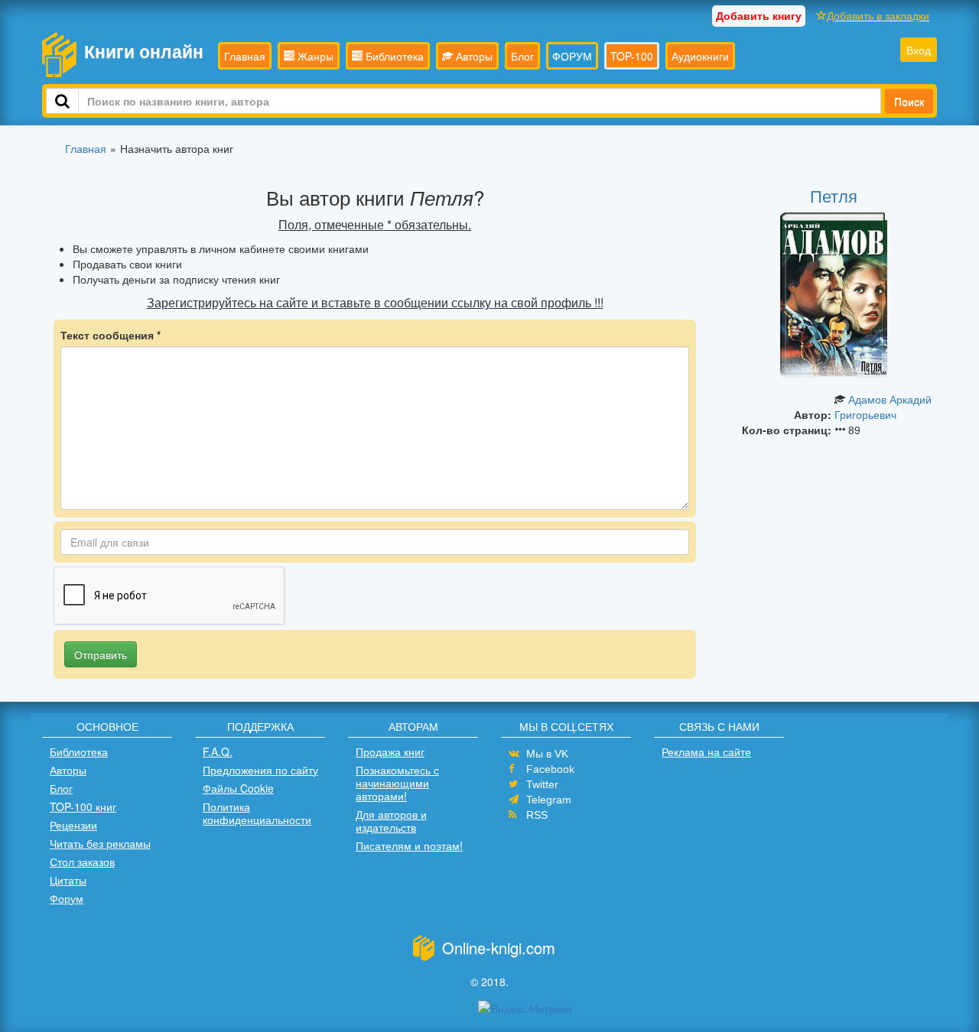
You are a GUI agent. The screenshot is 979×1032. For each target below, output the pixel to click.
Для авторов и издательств (391, 820)
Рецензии (73, 824)
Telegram (548, 799)
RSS (537, 815)
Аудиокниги (700, 55)
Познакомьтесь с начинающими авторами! (397, 782)
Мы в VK (547, 753)
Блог (522, 55)
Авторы (473, 55)
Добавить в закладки (878, 15)
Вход (918, 49)
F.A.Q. (218, 751)
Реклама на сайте (706, 751)
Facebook (550, 769)
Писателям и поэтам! (409, 845)
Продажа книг (390, 751)
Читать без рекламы (100, 843)
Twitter (542, 784)
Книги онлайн (143, 50)
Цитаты (68, 880)
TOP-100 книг (83, 806)
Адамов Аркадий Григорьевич (883, 406)
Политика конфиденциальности (257, 813)
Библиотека (393, 55)
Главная (244, 55)
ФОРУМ (572, 55)
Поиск (909, 101)
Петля (833, 195)
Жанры (313, 55)
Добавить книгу (759, 15)
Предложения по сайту (260, 769)
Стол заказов (82, 861)
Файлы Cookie (238, 788)
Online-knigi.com (498, 947)
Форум (66, 898)
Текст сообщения (110, 334)
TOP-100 (631, 55)
